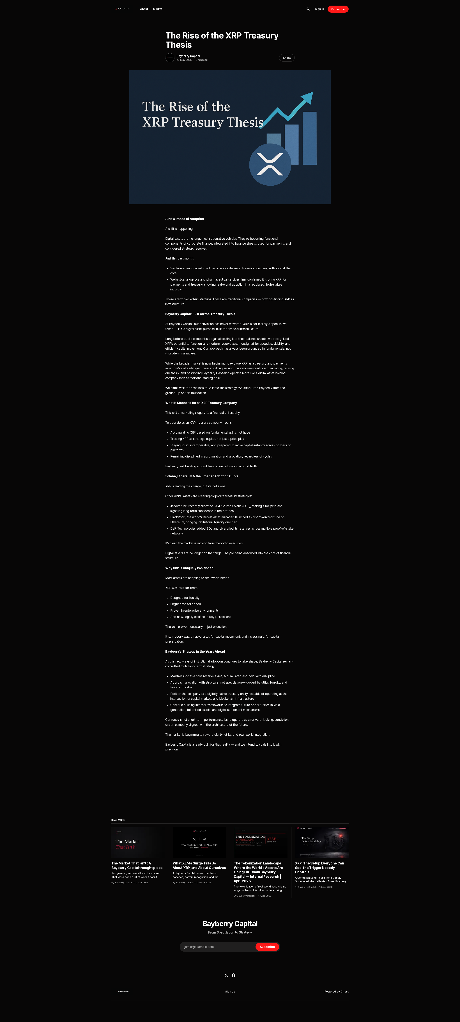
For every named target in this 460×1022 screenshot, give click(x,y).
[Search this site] (308, 9)
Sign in (319, 9)
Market (157, 9)
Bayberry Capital (188, 56)
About (144, 9)
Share (287, 58)
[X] (226, 975)
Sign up (230, 991)
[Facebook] (233, 975)
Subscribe (338, 9)
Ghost (345, 991)
